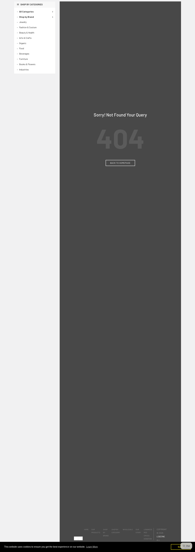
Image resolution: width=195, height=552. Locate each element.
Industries (24, 69)
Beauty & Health (26, 32)
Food (21, 48)
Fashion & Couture (28, 27)
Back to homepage (120, 163)
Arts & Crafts (25, 37)
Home (86, 529)
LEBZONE (161, 536)
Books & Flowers (27, 64)
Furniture (23, 59)
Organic (22, 43)
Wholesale (128, 529)
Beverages (24, 53)
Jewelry (23, 22)
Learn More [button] (92, 547)
